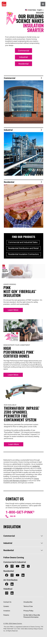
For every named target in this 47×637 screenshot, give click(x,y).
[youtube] (17, 566)
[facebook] (6, 566)
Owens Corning (4, 4)
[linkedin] (23, 566)
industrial (18, 468)
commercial (7, 468)
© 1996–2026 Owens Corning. (12, 623)
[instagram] (12, 566)
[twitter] (28, 566)
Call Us (12, 516)
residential (36, 466)
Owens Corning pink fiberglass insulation (21, 479)
